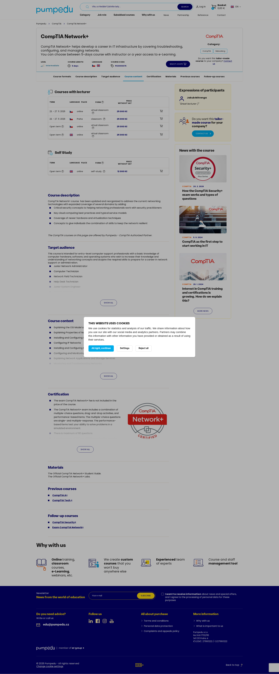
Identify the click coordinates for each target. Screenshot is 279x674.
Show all (108, 302)
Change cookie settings (49, 666)
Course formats (62, 76)
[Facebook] (98, 621)
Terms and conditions (156, 620)
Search (185, 6)
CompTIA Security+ (64, 522)
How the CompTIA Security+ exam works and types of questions (202, 195)
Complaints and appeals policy (161, 631)
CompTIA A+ (60, 495)
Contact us (202, 133)
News (166, 15)
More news (203, 311)
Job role (102, 15)
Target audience (110, 76)
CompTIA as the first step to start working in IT (202, 243)
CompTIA (56, 23)
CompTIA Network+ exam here (78, 456)
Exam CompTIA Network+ (68, 527)
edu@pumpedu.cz (56, 624)
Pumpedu (41, 23)
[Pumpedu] (54, 10)
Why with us (148, 15)
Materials (171, 76)
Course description (86, 76)
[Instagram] (105, 621)
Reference (203, 15)
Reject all (144, 348)
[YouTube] (112, 621)
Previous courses (190, 76)
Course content (133, 76)
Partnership (183, 15)
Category (85, 15)
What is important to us (209, 626)
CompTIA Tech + (62, 500)
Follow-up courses (214, 76)
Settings (124, 348)
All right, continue (101, 348)
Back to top (232, 665)
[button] (234, 6)
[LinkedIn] (91, 621)
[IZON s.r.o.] (139, 665)
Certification (154, 76)
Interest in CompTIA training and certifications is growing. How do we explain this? (202, 294)
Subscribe (146, 595)
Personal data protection (158, 626)
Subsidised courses (124, 15)
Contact (221, 15)
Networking (220, 51)
